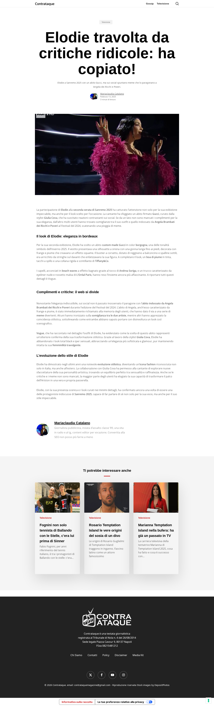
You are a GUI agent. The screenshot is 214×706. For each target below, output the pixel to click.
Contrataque (44, 3)
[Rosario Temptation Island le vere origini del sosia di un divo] (106, 528)
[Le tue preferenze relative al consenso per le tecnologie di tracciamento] (208, 700)
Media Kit (138, 655)
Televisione (106, 22)
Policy (105, 655)
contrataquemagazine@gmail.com (92, 685)
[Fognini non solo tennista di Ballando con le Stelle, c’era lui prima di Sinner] (57, 528)
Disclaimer (121, 655)
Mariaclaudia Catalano (112, 93)
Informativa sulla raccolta (77, 701)
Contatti (92, 655)
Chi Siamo (76, 655)
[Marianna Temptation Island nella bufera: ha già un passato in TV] (155, 528)
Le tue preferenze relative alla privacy (121, 701)
